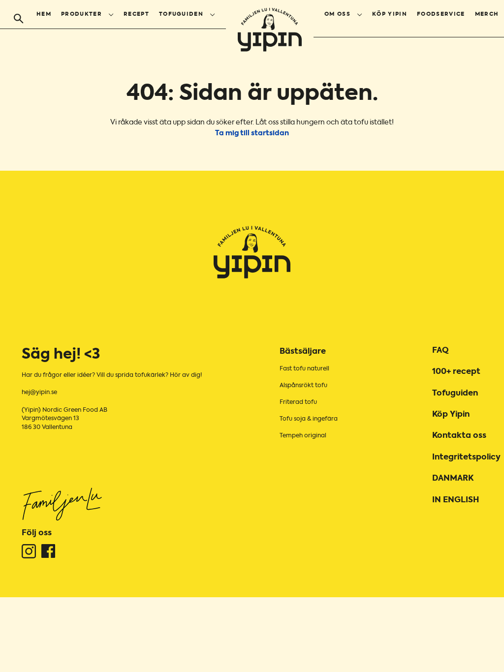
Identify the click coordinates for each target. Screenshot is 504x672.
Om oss (337, 14)
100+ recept (456, 372)
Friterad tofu (298, 402)
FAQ (440, 351)
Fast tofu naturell (304, 369)
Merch (487, 14)
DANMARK (452, 479)
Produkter (81, 14)
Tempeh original (303, 436)
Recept (136, 14)
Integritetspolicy (466, 457)
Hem (43, 14)
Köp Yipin (389, 14)
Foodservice (441, 14)
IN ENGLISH (455, 500)
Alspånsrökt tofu (303, 386)
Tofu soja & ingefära (309, 419)
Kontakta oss (459, 436)
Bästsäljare (303, 352)
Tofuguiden (181, 14)
